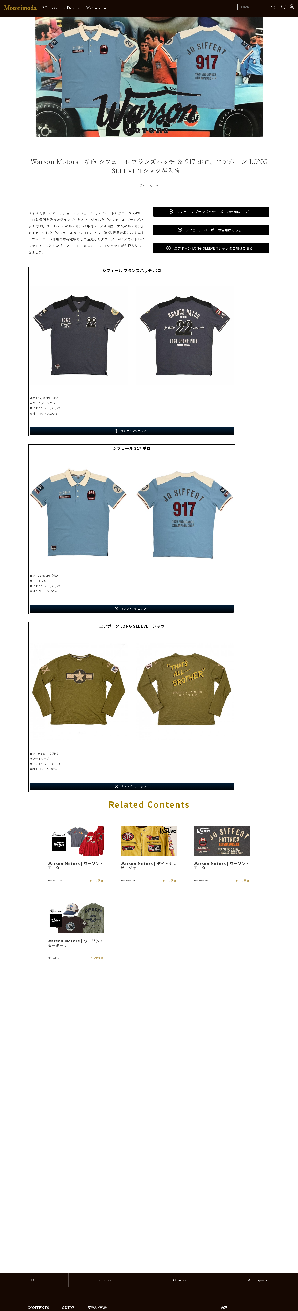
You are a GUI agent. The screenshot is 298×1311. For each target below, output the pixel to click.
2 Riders (49, 7)
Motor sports (98, 7)
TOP (34, 1280)
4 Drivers (71, 7)
